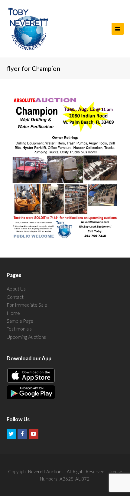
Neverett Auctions (45, 471)
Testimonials (19, 328)
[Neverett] (28, 29)
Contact (15, 297)
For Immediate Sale (27, 305)
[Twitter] (11, 434)
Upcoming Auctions (26, 337)
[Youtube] (33, 434)
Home (13, 313)
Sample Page (20, 321)
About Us (16, 288)
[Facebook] (22, 434)
